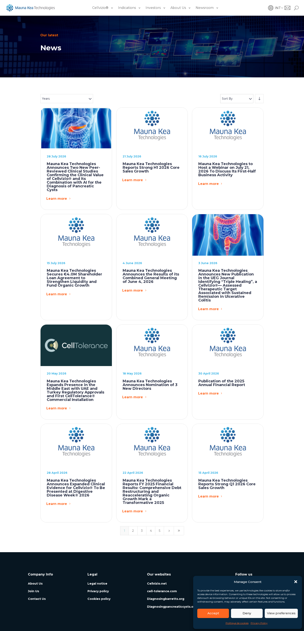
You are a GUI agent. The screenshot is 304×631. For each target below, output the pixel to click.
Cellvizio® (100, 8)
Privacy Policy (259, 623)
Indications (127, 8)
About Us (178, 8)
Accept (213, 613)
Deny (247, 613)
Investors (153, 8)
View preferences (281, 613)
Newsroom (205, 8)
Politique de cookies (237, 623)
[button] (296, 582)
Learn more (56, 199)
